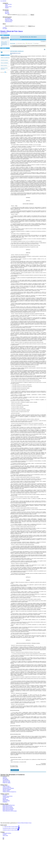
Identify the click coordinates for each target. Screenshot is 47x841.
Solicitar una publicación (5, 57)
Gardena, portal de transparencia (9, 791)
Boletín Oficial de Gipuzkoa (8, 808)
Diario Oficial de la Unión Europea (10, 810)
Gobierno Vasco (8, 6)
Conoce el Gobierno (7, 787)
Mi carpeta (5, 28)
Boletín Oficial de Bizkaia (8, 807)
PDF (21, 43)
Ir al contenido (3, 1)
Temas (6, 5)
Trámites (7, 7)
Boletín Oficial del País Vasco (11, 31)
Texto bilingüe (36, 43)
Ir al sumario (43, 41)
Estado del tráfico (6, 800)
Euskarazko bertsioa (7, 833)
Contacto (7, 11)
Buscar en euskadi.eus (12, 14)
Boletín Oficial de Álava (7, 806)
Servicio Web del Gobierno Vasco (24, 822)
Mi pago (4, 798)
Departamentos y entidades (8, 788)
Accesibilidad (8, 18)
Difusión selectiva (4, 65)
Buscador (7, 12)
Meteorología (5, 799)
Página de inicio (8, 4)
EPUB (29, 43)
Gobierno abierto (6, 790)
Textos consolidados (4, 62)
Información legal (8, 19)
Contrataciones (6, 797)
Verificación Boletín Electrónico (4, 69)
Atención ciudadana (7, 789)
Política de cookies (9, 20)
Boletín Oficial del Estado (8, 809)
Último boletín (2, 72)
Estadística (5, 801)
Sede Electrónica (8, 21)
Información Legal (6, 781)
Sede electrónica (3, 32)
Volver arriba (5, 835)
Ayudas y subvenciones (7, 796)
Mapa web (7, 13)
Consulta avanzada (4, 60)
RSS (6, 72)
